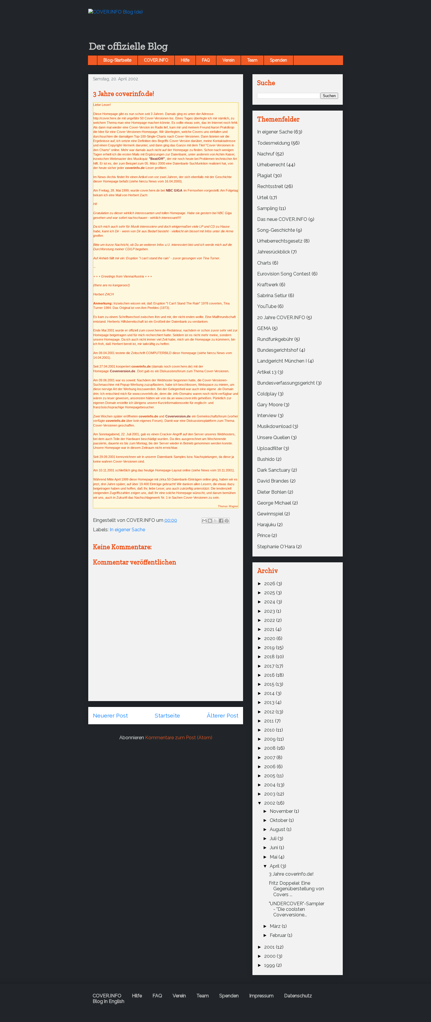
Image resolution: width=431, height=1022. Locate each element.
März (276, 926)
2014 (270, 693)
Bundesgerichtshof (277, 350)
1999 (270, 965)
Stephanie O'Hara (276, 546)
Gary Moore (270, 404)
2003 (270, 794)
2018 (270, 656)
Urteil (262, 197)
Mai (274, 857)
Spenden (278, 60)
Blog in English (108, 1001)
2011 (269, 721)
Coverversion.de (122, 371)
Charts (264, 263)
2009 (270, 739)
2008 (270, 748)
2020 (270, 638)
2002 (270, 803)
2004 (270, 785)
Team (252, 60)
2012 (270, 712)
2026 (270, 583)
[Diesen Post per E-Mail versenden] (204, 521)
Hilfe (185, 60)
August (278, 829)
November (282, 811)
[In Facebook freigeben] (221, 521)
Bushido (266, 459)
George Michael (274, 503)
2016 (270, 675)
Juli (274, 838)
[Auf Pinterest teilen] (227, 521)
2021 (270, 629)
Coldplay (267, 394)
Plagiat (264, 175)
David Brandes (273, 481)
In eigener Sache (127, 529)
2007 (270, 757)
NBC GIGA (174, 190)
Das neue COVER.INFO (282, 219)
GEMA (264, 328)
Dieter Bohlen (271, 492)
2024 (270, 602)
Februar (278, 935)
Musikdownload (274, 426)
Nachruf (265, 154)
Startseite (167, 715)
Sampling (267, 208)
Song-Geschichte (276, 230)
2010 (270, 730)
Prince (263, 535)
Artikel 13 (266, 372)
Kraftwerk (267, 284)
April (275, 866)
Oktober (279, 820)
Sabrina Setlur (272, 295)
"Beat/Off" (157, 158)
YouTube (266, 306)
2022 (270, 620)
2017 (270, 666)
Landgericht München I (282, 361)
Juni (274, 847)
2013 (270, 702)
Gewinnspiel (270, 514)
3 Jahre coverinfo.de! (291, 874)
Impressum (261, 996)
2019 (270, 647)
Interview (267, 415)
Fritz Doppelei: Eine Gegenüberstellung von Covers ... (296, 888)
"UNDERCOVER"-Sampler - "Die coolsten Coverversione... (296, 909)
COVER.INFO (156, 60)
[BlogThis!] (210, 521)
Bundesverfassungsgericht (286, 383)
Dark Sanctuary (273, 470)
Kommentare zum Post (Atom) (178, 737)
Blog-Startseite (117, 60)
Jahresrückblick (273, 252)
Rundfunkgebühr (275, 339)
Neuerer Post (110, 715)
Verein (229, 60)
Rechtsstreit (270, 186)
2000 (270, 956)
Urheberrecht (271, 164)
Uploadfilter (269, 448)
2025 (270, 592)
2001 (270, 947)
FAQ (206, 60)
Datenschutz (298, 996)
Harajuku (266, 524)
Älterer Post (222, 715)
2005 (270, 776)
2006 (270, 766)
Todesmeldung (273, 143)
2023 (270, 611)
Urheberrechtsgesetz (280, 241)
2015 (270, 684)
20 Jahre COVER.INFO (281, 317)
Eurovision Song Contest (283, 274)
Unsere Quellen (273, 437)
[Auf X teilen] (215, 521)
